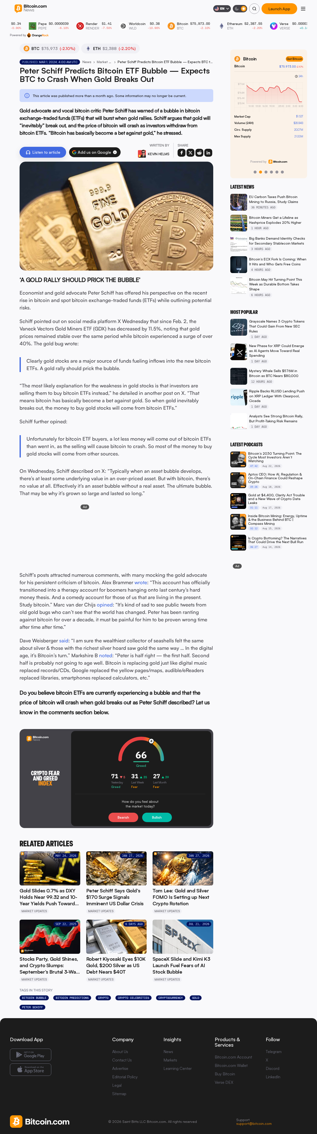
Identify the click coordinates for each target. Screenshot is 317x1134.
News (86, 62)
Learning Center (177, 1068)
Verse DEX (224, 1082)
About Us (120, 1051)
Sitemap (119, 1093)
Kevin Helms (158, 154)
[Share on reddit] (199, 153)
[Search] (254, 8)
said (63, 640)
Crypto (103, 998)
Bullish (157, 817)
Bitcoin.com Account (233, 1057)
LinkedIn (273, 1076)
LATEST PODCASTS (246, 445)
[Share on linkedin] (208, 153)
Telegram (274, 1051)
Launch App (279, 8)
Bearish (123, 817)
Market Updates (104, 62)
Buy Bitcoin (225, 1073)
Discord (272, 1068)
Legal (117, 1085)
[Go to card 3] (265, 172)
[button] (115, 152)
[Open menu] (303, 9)
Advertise (120, 1068)
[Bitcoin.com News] (30, 8)
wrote (140, 582)
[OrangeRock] (38, 35)
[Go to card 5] (276, 172)
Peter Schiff (32, 1007)
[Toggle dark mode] (240, 8)
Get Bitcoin (294, 59)
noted (105, 655)
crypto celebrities (133, 998)
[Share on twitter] (190, 153)
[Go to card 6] (282, 172)
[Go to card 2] (260, 172)
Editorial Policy (125, 1076)
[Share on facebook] (181, 153)
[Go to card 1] (255, 172)
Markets (170, 1060)
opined (105, 605)
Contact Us (122, 1060)
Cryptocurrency (170, 998)
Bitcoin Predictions (72, 998)
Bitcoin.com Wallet (231, 1065)
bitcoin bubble (34, 998)
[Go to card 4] (271, 172)
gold (195, 998)
